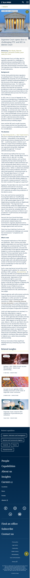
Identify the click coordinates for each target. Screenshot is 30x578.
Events (4, 495)
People (5, 460)
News (3, 491)
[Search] (23, 2)
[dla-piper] (6, 2)
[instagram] (15, 508)
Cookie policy (15, 548)
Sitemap (14, 561)
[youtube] (19, 514)
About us (7, 471)
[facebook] (5, 508)
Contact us (8, 534)
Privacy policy (15, 542)
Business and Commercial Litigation (13, 440)
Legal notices (15, 545)
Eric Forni (8, 54)
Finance (15, 445)
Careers (6, 482)
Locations (4, 487)
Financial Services (7, 449)
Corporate (5, 445)
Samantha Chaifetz (14, 52)
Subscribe (7, 528)
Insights (5, 7)
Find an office (10, 523)
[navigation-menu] (27, 2)
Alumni (4, 500)
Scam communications (15, 557)
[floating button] (26, 554)
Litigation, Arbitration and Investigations (14, 435)
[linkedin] (10, 514)
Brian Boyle (12, 51)
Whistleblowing (15, 554)
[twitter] (24, 508)
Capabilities (8, 466)
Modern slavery (15, 551)
